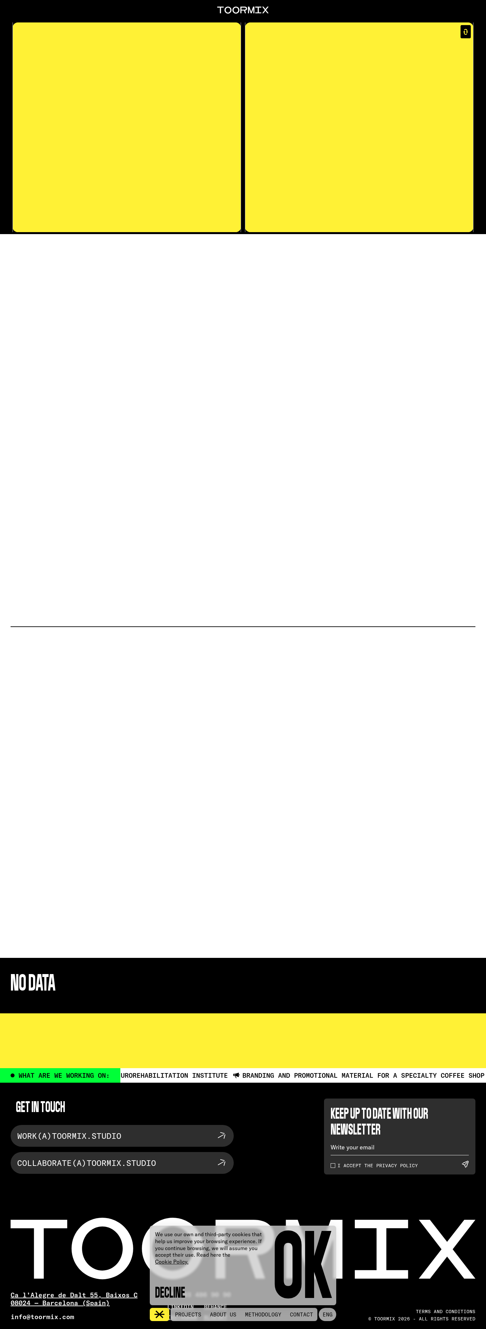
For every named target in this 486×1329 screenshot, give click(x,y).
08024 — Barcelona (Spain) (60, 1303)
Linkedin (180, 1307)
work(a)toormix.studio (69, 1136)
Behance (215, 1307)
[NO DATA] (243, 419)
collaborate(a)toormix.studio (86, 1163)
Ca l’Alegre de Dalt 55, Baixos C (74, 1295)
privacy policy (395, 1166)
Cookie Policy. (171, 1261)
